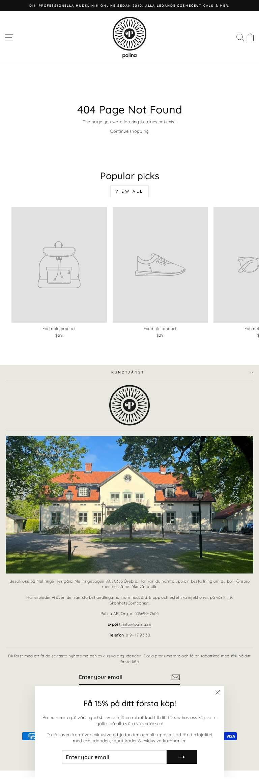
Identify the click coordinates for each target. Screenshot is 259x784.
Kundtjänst (127, 372)
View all (129, 191)
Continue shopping (129, 131)
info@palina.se (136, 624)
